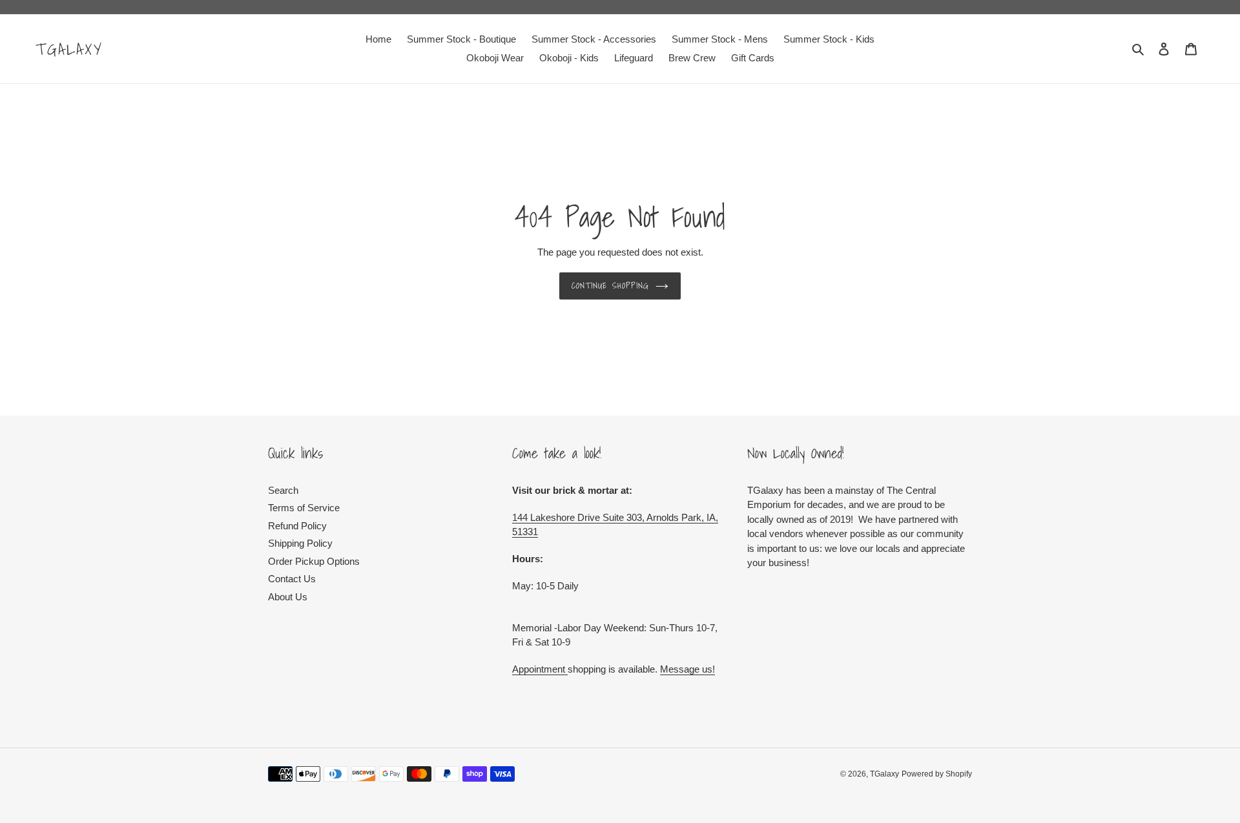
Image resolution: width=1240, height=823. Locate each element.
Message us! (687, 669)
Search (283, 490)
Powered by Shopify (937, 773)
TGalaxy (69, 49)
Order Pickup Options (314, 561)
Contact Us (292, 578)
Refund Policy (297, 525)
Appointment (540, 669)
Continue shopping (610, 285)
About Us (287, 596)
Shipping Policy (300, 543)
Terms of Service (304, 507)
